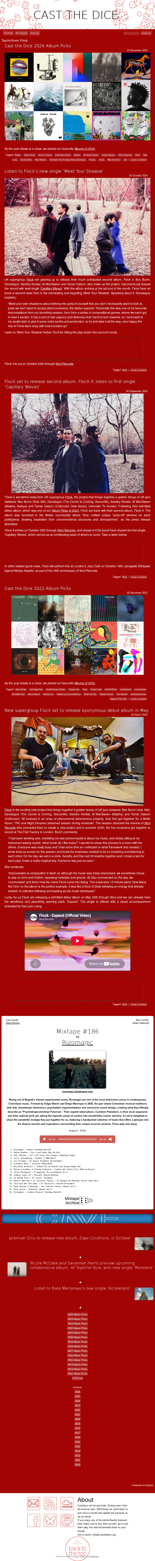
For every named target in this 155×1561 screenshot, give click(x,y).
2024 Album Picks (78, 1319)
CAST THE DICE (77, 14)
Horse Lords (96, 689)
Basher (77, 155)
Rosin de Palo (90, 694)
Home (8, 33)
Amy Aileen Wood (63, 155)
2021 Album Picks (78, 1332)
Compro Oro (74, 689)
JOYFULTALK (111, 689)
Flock (137, 155)
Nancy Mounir (34, 694)
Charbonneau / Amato (55, 689)
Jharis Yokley (26, 160)
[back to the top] (77, 1549)
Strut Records (65, 363)
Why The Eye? (114, 160)
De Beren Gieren (91, 155)
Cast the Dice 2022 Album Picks (38, 588)
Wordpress (94, 1556)
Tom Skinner (122, 694)
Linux (76, 1556)
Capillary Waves (51, 288)
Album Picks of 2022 (65, 510)
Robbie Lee (48, 694)
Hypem (149, 1485)
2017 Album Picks (78, 1351)
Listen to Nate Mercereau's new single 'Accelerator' (82, 1288)
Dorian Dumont (108, 155)
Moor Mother (40, 160)
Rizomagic (77, 1042)
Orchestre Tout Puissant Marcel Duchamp (68, 160)
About (34, 33)
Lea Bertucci (125, 689)
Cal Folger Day (36, 689)
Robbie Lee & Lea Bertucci (69, 694)
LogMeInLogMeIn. (12, 1495)
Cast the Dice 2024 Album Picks (38, 45)
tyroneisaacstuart (138, 694)
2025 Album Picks (78, 1314)
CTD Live (77, 1378)
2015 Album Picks (78, 1360)
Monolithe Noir (18, 694)
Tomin (101, 160)
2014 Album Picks (78, 1364)
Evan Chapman (125, 155)
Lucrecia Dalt (140, 689)
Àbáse (18, 155)
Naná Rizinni (13, 1023)
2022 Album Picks (78, 1328)
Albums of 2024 (84, 148)
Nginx (82, 1556)
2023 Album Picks (78, 1323)
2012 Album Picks (78, 1373)
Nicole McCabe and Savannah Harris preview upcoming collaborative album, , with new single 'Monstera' (91, 1265)
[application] (77, 1139)
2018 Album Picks (78, 1346)
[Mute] (110, 1139)
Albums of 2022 (84, 683)
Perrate (92, 160)
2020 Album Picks (78, 1337)
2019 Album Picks (78, 1341)
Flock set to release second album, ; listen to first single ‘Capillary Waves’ (70, 384)
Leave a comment (138, 160)
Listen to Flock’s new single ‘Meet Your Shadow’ (54, 171)
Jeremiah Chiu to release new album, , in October (70, 1237)
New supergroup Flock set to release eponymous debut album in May (77, 710)
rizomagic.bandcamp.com (77, 1091)
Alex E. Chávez (45, 155)
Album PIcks (29, 155)
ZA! (125, 160)
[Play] (44, 1139)
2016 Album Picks (78, 1355)
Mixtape (21, 33)
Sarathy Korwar (106, 694)
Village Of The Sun (118, 699)
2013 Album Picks (78, 1369)
